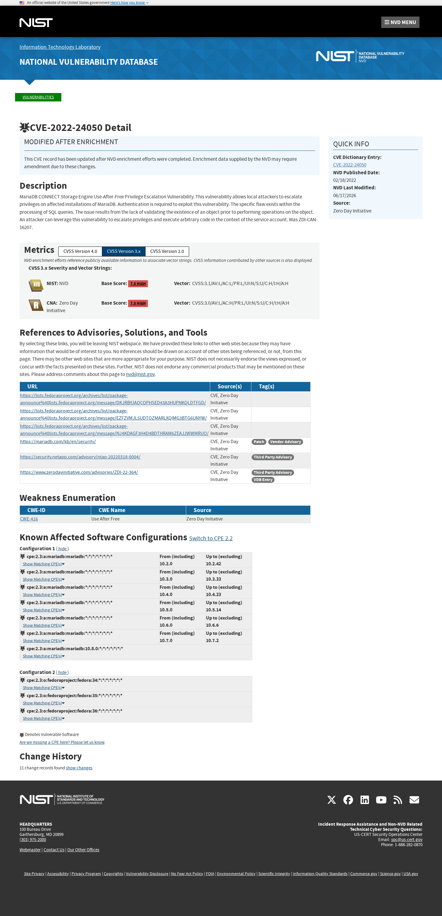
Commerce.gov (363, 874)
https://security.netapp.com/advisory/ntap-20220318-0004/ (80, 457)
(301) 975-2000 (33, 840)
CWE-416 (29, 519)
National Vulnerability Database (89, 61)
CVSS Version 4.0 (80, 251)
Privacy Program (86, 874)
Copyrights (113, 874)
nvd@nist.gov (140, 374)
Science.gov (390, 874)
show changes (79, 768)
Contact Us (54, 850)
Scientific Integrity (274, 874)
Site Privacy (34, 874)
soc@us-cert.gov (406, 840)
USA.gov (411, 874)
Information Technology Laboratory (60, 47)
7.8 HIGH (138, 283)
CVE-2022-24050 (349, 165)
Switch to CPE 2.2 (211, 538)
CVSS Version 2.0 (167, 251)
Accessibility (58, 874)
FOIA (210, 874)
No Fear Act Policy (187, 874)
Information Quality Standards (320, 874)
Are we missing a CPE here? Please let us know (62, 742)
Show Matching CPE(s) (42, 564)
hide (62, 549)
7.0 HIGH (138, 303)
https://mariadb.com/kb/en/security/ (58, 442)
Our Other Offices (83, 849)
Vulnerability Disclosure (147, 874)
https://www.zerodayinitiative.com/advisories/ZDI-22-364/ (79, 472)
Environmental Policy (236, 874)
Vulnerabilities (38, 97)
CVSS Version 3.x (123, 251)
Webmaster (30, 850)
